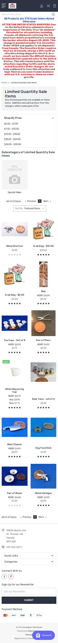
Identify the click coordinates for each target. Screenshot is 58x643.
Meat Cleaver (14, 444)
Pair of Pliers (43, 340)
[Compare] (48, 7)
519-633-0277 (14, 547)
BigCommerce (34, 631)
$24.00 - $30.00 (12, 144)
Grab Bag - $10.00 (43, 246)
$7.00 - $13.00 (11, 129)
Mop (43, 291)
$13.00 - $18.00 (12, 134)
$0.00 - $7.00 (11, 123)
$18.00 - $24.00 (12, 139)
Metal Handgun (43, 493)
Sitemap (29, 635)
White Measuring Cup (14, 390)
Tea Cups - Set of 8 (14, 340)
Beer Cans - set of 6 (43, 399)
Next (45, 201)
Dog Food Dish (43, 448)
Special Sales (14, 192)
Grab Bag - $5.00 (14, 295)
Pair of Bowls (14, 493)
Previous (31, 201)
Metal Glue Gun (14, 246)
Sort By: (19, 208)
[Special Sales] (15, 174)
